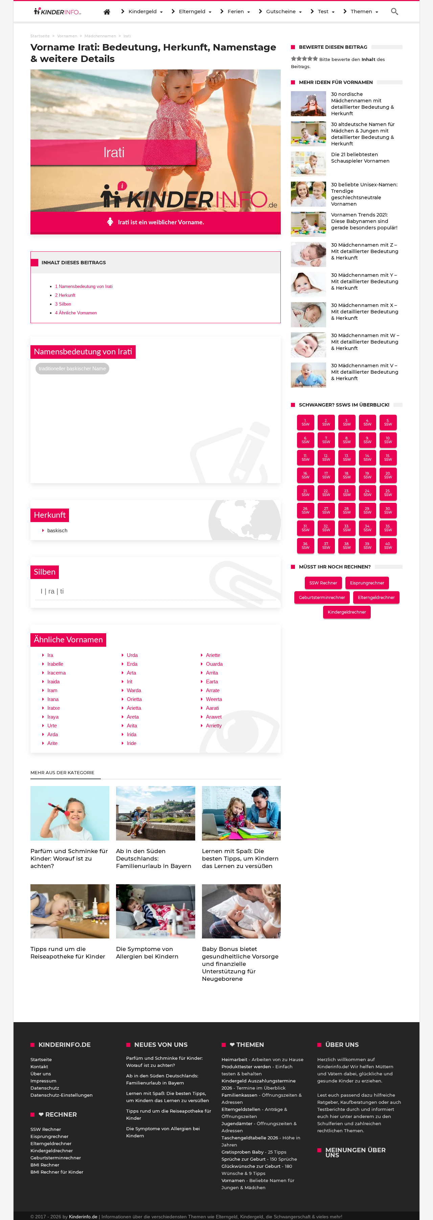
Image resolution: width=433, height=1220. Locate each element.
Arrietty (214, 725)
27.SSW (326, 510)
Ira (50, 655)
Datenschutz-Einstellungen (61, 1095)
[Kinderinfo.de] (57, 11)
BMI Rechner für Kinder (56, 1172)
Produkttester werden (246, 1066)
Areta (133, 717)
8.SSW (347, 440)
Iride (131, 743)
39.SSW (367, 546)
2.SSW (326, 422)
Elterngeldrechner (376, 597)
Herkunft (65, 295)
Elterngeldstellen (241, 1109)
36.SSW (306, 546)
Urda (132, 655)
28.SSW (347, 510)
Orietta (134, 699)
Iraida (53, 681)
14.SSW (367, 458)
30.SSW (388, 510)
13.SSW (347, 458)
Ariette (213, 655)
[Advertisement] (156, 427)
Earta (212, 681)
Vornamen (233, 1180)
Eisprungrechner (367, 582)
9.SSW (367, 440)
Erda (132, 664)
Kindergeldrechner (347, 612)
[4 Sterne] (310, 58)
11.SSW (306, 458)
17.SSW (326, 475)
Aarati (212, 708)
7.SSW (326, 440)
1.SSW (306, 422)
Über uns (40, 1073)
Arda (52, 734)
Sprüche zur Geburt (244, 1159)
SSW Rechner (323, 582)
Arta (131, 673)
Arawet (214, 717)
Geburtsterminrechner (322, 597)
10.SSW (388, 440)
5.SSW (388, 422)
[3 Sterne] (304, 58)
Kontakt (39, 1066)
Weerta (214, 699)
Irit (129, 681)
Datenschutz (44, 1088)
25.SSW (388, 493)
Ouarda (214, 664)
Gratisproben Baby (243, 1152)
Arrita (212, 673)
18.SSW (347, 475)
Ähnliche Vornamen (76, 312)
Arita (132, 725)
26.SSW (306, 510)
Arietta (134, 708)
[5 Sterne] (315, 58)
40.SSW (388, 546)
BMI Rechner (44, 1164)
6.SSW (306, 440)
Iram (52, 690)
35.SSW (388, 528)
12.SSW (326, 458)
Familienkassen (239, 1095)
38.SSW (347, 546)
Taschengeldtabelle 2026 (250, 1137)
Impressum (43, 1080)
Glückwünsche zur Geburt (251, 1166)
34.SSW (367, 528)
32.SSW (326, 528)
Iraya (53, 717)
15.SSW (388, 458)
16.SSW (306, 475)
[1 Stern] (293, 58)
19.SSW (367, 475)
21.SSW (306, 493)
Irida (131, 734)
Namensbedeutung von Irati (84, 286)
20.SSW (388, 475)
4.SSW (367, 422)
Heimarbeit (234, 1059)
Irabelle (55, 664)
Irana (53, 699)
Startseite (41, 1059)
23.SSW (347, 493)
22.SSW (326, 493)
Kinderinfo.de (83, 1216)
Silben (63, 304)
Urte (52, 725)
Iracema (56, 673)
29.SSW (367, 510)
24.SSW (367, 493)
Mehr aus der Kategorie (63, 772)
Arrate (213, 690)
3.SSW (347, 422)
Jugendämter (237, 1123)
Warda (134, 690)
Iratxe (53, 708)
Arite (52, 743)
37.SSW (326, 546)
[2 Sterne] (299, 58)
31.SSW (306, 528)
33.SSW (347, 528)
